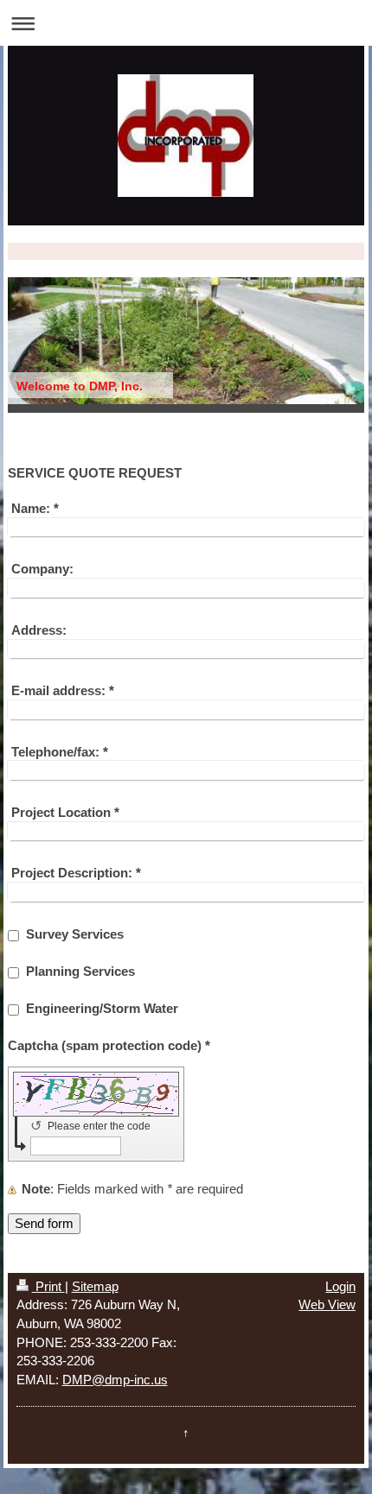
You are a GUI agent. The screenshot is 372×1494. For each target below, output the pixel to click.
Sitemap (95, 1286)
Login (340, 1286)
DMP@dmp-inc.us (115, 1379)
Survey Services (75, 934)
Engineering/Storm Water (102, 1008)
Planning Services (80, 971)
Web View (327, 1304)
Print (48, 1286)
